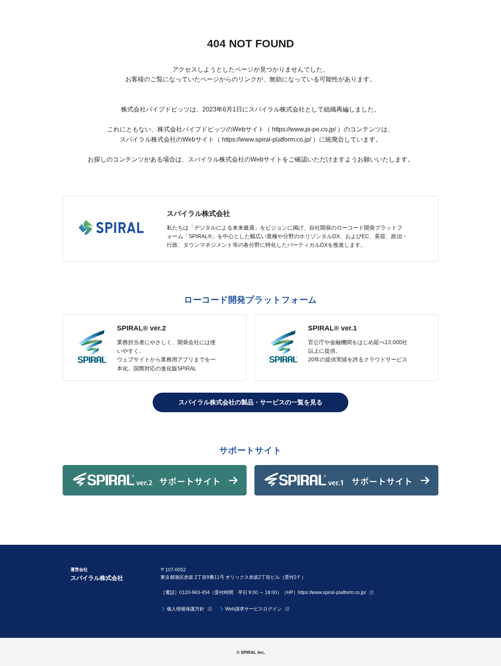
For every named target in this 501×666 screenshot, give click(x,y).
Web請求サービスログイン (253, 609)
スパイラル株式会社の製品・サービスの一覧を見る (250, 402)
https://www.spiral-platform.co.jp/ (332, 592)
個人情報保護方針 (185, 609)
